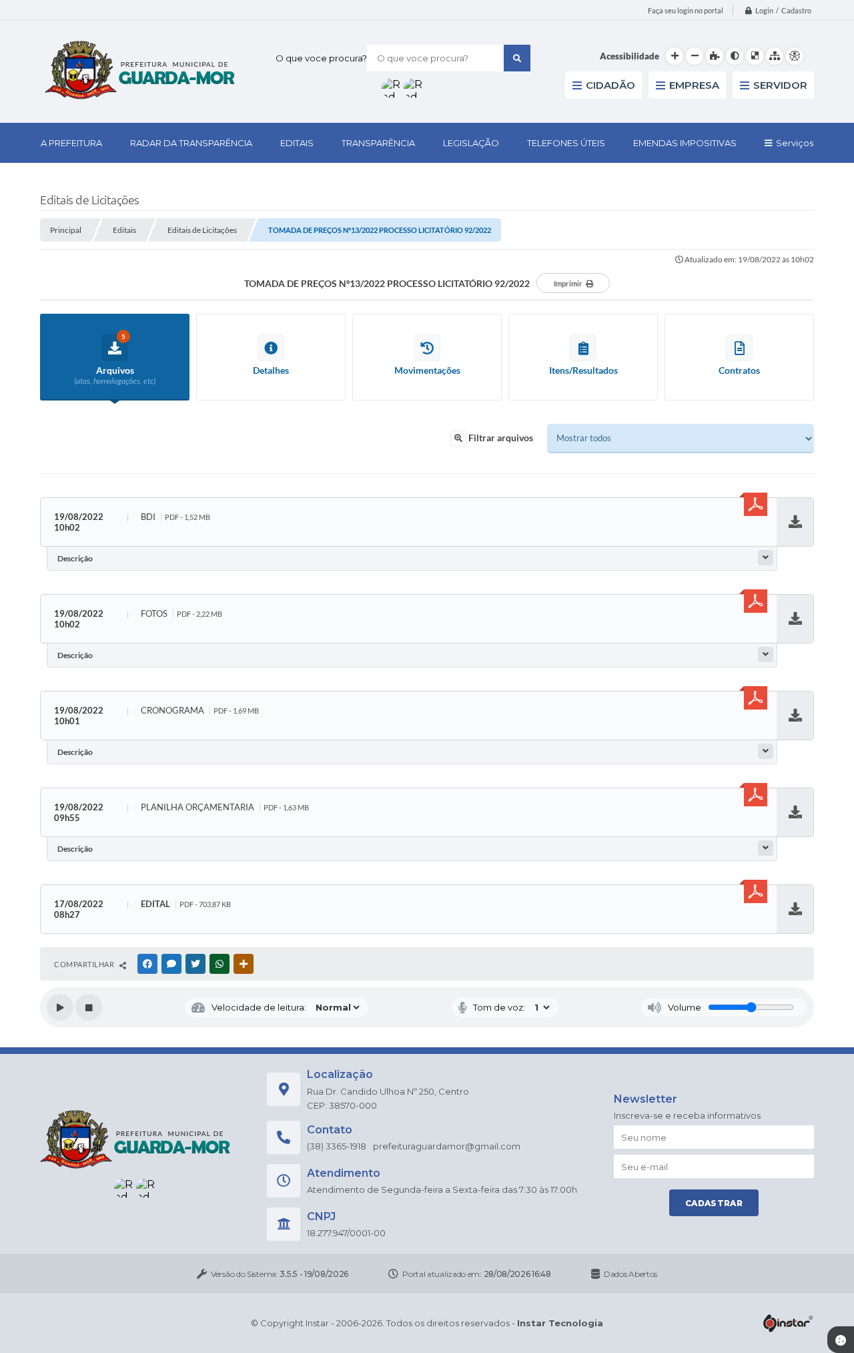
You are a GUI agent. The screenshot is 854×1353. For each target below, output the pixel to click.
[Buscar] (517, 58)
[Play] (60, 1007)
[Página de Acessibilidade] (794, 56)
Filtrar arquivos (499, 437)
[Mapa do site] (774, 56)
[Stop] (88, 1007)
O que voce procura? (321, 58)
